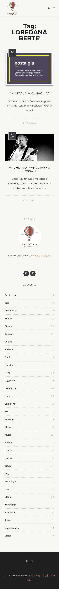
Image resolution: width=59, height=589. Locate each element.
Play (7, 473)
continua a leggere (41, 255)
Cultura (8, 341)
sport (7, 489)
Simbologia (10, 481)
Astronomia (10, 310)
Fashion (9, 349)
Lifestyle (9, 395)
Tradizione (10, 512)
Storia (8, 496)
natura (8, 450)
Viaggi (8, 535)
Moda (8, 427)
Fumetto (9, 364)
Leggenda (10, 380)
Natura (8, 442)
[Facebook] (26, 273)
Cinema (8, 326)
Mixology (9, 419)
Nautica (8, 458)
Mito (7, 411)
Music (8, 434)
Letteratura (10, 388)
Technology (10, 504)
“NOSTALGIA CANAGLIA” (29, 93)
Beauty (8, 318)
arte (7, 302)
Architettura (11, 295)
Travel (8, 520)
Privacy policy (40, 575)
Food (7, 357)
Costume (9, 333)
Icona (7, 372)
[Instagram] (33, 273)
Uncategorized (12, 527)
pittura (8, 465)
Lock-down (10, 403)
